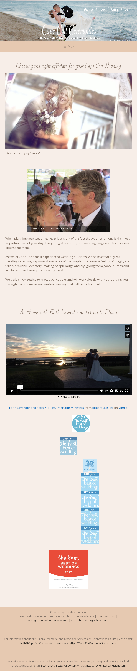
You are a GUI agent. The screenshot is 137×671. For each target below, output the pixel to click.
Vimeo (122, 408)
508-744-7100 (106, 616)
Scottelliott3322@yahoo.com (89, 620)
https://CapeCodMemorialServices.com (93, 643)
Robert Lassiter (102, 408)
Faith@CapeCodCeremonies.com (48, 620)
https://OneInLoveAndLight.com (106, 665)
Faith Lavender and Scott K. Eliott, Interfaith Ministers (46, 408)
